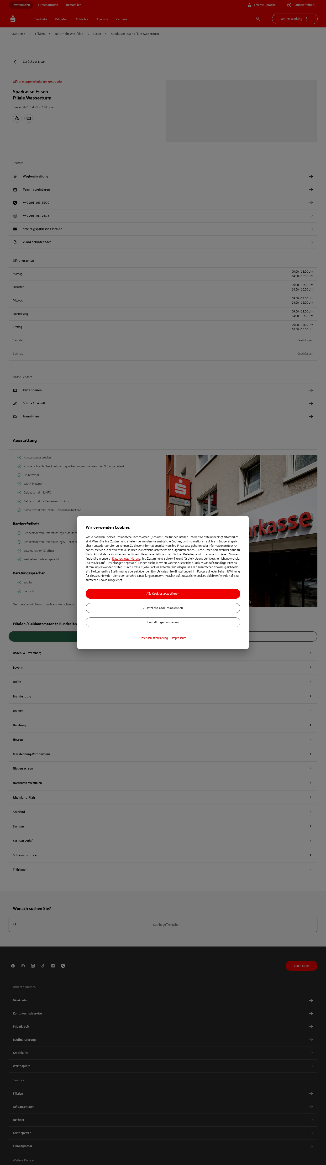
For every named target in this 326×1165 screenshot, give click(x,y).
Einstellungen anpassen (163, 622)
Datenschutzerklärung (126, 558)
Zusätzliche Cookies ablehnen (163, 608)
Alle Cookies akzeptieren (163, 593)
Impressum (179, 638)
